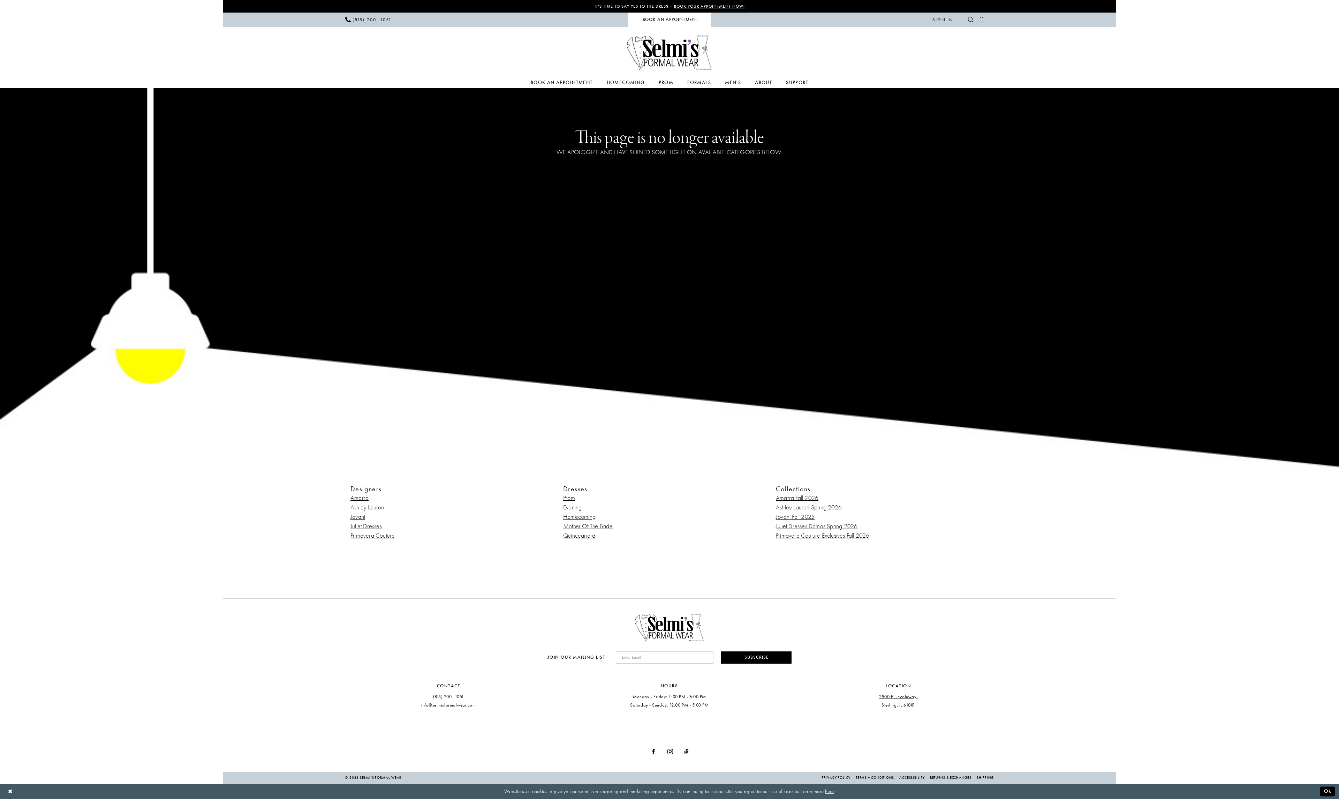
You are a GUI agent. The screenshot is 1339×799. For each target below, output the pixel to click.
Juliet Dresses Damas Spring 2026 (816, 526)
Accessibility (912, 778)
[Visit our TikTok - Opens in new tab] (686, 751)
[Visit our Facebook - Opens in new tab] (653, 751)
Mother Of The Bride (588, 526)
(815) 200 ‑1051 (448, 696)
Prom (569, 498)
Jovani (357, 517)
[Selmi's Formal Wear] (670, 52)
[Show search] (970, 19)
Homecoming (579, 517)
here (829, 791)
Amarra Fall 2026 (797, 498)
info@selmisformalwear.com (448, 705)
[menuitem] (368, 19)
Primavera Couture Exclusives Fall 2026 (823, 535)
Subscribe (756, 657)
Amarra (359, 498)
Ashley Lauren (367, 507)
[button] (943, 19)
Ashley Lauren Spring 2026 (809, 507)
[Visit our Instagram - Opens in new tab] (670, 751)
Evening (572, 507)
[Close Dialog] (10, 791)
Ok (1327, 791)
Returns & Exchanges (950, 778)
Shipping (985, 778)
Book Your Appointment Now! (709, 6)
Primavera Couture (372, 535)
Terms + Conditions (875, 778)
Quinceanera (579, 535)
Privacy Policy (836, 778)
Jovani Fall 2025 (795, 517)
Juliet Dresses (366, 526)
